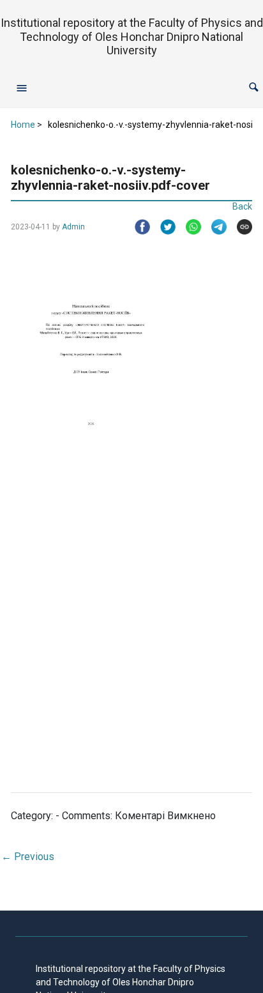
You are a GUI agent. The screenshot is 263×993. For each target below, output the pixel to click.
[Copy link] (239, 227)
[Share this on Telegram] (214, 227)
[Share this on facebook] (137, 227)
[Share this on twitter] (163, 227)
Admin (73, 226)
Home (23, 124)
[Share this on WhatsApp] (188, 227)
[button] (253, 87)
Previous (27, 857)
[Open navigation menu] (21, 87)
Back (242, 206)
